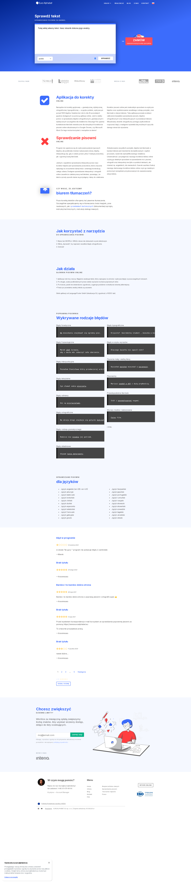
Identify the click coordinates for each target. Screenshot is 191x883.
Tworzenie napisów (109, 791)
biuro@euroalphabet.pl (67, 786)
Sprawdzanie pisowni (109, 789)
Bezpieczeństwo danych (110, 786)
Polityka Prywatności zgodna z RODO (53, 803)
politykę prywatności (61, 742)
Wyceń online (146, 785)
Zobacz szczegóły (11, 877)
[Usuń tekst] (95, 58)
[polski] (153, 3)
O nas (136, 3)
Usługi (106, 3)
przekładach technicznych (82, 206)
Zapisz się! (77, 735)
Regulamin (48, 808)
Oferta (89, 789)
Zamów (139, 41)
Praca (104, 794)
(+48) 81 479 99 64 (65, 788)
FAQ (88, 797)
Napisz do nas (53, 786)
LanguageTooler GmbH (77, 293)
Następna (82, 672)
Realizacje (119, 3)
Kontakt (145, 3)
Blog (129, 3)
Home (89, 786)
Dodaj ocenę (63, 683)
